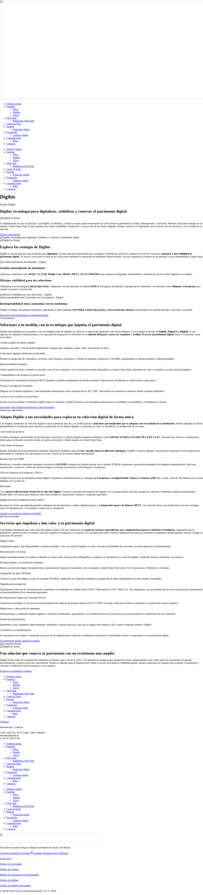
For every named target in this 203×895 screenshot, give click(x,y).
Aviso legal (5, 858)
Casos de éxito (13, 123)
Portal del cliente (21, 129)
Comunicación (13, 138)
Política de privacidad (11, 864)
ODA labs (11, 118)
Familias (10, 106)
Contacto (10, 143)
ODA (15, 109)
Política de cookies (9, 869)
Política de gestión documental (15, 885)
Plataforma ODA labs (23, 121)
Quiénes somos (14, 103)
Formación (11, 132)
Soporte (10, 126)
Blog (15, 140)
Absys (16, 115)
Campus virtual (20, 135)
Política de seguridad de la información (19, 874)
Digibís (16, 112)
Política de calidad (9, 880)
